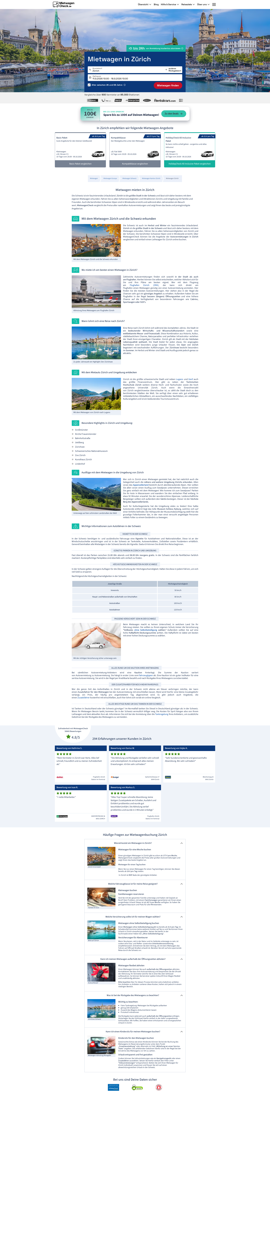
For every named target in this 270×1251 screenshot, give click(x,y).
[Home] (63, 4)
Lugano (180, 379)
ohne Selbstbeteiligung (145, 630)
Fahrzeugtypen (146, 675)
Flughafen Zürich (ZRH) (144, 285)
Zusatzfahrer (83, 697)
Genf (190, 379)
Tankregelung (161, 714)
